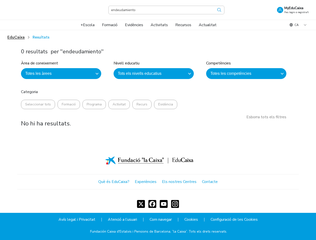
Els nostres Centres (179, 181)
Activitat (119, 104)
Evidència (165, 104)
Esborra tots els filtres (266, 117)
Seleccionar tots (38, 104)
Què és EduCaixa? (113, 181)
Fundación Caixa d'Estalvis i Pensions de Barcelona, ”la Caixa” (138, 231)
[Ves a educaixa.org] (32, 10)
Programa (94, 104)
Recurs (142, 104)
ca (297, 25)
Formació (69, 104)
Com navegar (161, 219)
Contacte (210, 181)
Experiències (146, 181)
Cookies (191, 219)
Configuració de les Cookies (234, 219)
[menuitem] (87, 25)
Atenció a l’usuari (122, 219)
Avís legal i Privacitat (77, 219)
